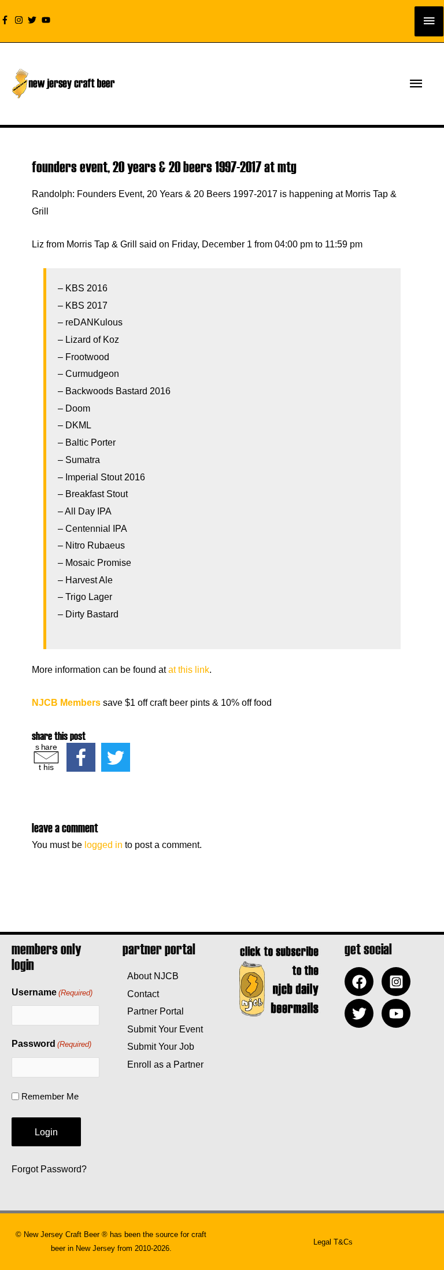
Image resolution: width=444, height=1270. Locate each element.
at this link (188, 669)
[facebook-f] (6, 20)
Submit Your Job (158, 1046)
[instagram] (20, 20)
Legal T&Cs (333, 1242)
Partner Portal (153, 1011)
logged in (103, 844)
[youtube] (47, 20)
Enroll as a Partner (163, 1064)
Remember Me (50, 1096)
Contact (141, 993)
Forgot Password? (49, 1169)
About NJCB (151, 976)
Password (51, 1044)
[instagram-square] (399, 981)
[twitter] (33, 20)
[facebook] (362, 981)
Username (52, 992)
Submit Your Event (163, 1029)
